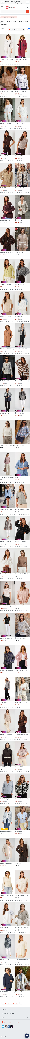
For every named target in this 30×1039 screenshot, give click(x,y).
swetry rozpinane (11, 21)
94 (16, 1003)
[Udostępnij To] (27, 2)
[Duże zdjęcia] (9, 29)
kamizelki (4, 24)
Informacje (5, 1009)
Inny (3, 1017)
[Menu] (2, 7)
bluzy (2, 21)
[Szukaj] (27, 11)
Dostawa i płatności (8, 1013)
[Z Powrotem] (2, 2)
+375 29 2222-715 (11, 1022)
